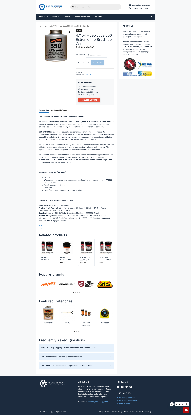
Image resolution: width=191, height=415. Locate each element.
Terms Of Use (129, 412)
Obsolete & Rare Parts (82, 17)
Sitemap (148, 412)
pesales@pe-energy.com (98, 402)
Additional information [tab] (60, 110)
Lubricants (49, 26)
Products (66, 17)
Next (116, 285)
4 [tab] (80, 293)
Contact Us (98, 17)
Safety (67, 323)
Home (41, 26)
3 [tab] (78, 293)
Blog (101, 412)
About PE (42, 17)
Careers (107, 412)
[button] (69, 32)
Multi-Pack (80, 55)
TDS (40, 226)
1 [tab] (74, 293)
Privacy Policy (117, 412)
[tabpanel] (48, 284)
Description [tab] (44, 110)
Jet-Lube (88, 74)
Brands (54, 17)
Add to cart (97, 62)
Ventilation (105, 323)
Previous (37, 285)
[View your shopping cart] (151, 17)
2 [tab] (76, 293)
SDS (40, 228)
